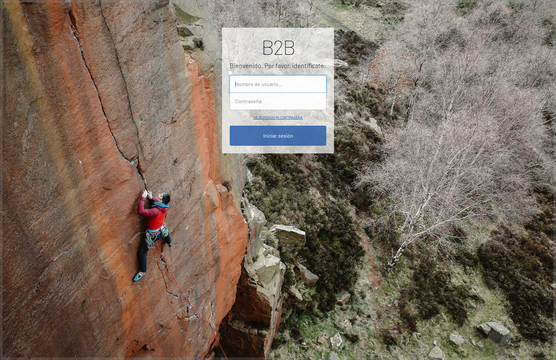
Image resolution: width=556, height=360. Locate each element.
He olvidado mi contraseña (278, 117)
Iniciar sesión (278, 135)
